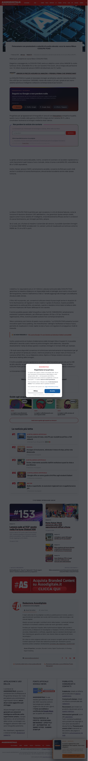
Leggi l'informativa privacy (51, 386)
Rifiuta (36, 391)
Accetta (52, 391)
